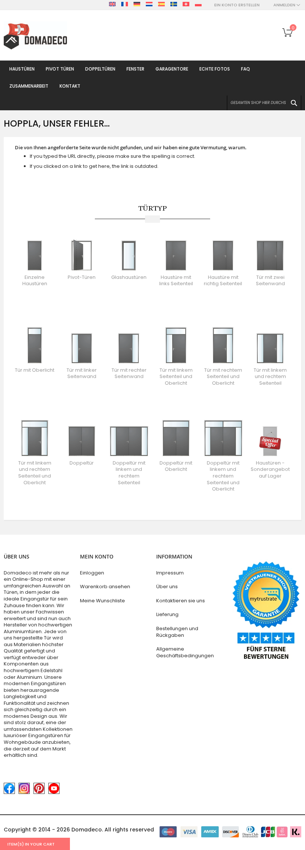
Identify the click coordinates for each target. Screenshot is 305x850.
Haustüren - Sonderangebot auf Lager (270, 469)
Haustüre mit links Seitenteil (176, 280)
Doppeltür (82, 462)
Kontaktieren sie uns (180, 600)
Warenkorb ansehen (105, 586)
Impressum (170, 572)
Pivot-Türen (82, 277)
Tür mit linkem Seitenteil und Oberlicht (176, 377)
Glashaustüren (129, 277)
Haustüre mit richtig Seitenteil (223, 280)
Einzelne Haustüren (34, 280)
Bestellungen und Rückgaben (177, 632)
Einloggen (92, 572)
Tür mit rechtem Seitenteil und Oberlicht (223, 377)
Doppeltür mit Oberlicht (176, 466)
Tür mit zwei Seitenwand (270, 280)
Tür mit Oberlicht (34, 370)
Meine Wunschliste (102, 600)
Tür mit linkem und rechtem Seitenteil (270, 377)
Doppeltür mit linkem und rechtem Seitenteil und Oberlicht (223, 475)
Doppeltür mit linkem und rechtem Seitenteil (129, 472)
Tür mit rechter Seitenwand (129, 373)
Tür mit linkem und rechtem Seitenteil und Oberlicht (34, 472)
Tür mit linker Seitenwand (82, 373)
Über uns (167, 586)
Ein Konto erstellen (237, 5)
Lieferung (167, 614)
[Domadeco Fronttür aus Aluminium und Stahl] (35, 35)
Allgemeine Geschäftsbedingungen (185, 652)
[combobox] (264, 102)
